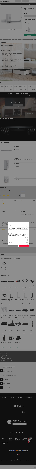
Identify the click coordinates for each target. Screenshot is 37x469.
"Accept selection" (10, 233)
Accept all (23, 245)
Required (10, 237)
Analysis (10, 239)
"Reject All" (15, 228)
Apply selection (13, 245)
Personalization (10, 242)
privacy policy (24, 235)
